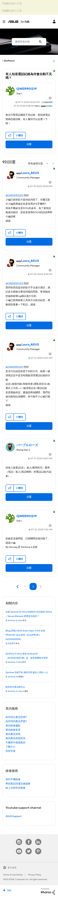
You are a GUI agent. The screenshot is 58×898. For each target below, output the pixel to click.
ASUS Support (13, 816)
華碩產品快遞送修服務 (18, 783)
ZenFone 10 (13, 677)
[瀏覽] (5, 21)
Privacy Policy (34, 874)
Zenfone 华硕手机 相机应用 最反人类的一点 (27, 672)
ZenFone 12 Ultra (15, 620)
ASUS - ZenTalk (19, 21)
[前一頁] (18, 586)
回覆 (29, 144)
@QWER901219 (14, 195)
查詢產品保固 (13, 734)
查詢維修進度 (13, 729)
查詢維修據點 (13, 725)
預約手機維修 (13, 779)
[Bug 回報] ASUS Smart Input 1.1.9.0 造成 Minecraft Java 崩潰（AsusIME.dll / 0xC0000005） (25, 635)
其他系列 (11, 643)
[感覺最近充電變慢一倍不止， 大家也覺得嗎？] (47, 163)
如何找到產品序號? (16, 721)
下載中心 (10, 746)
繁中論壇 (12, 867)
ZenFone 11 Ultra (15, 662)
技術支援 (10, 751)
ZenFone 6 (9, 60)
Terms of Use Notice (13, 874)
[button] (10, 135)
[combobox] (29, 41)
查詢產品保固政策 (15, 738)
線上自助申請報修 (15, 787)
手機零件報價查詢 (15, 742)
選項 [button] (54, 61)
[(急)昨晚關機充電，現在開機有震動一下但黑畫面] (53, 163)
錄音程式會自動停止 (15, 687)
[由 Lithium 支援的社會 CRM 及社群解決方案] (48, 891)
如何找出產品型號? (16, 717)
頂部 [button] (9, 890)
